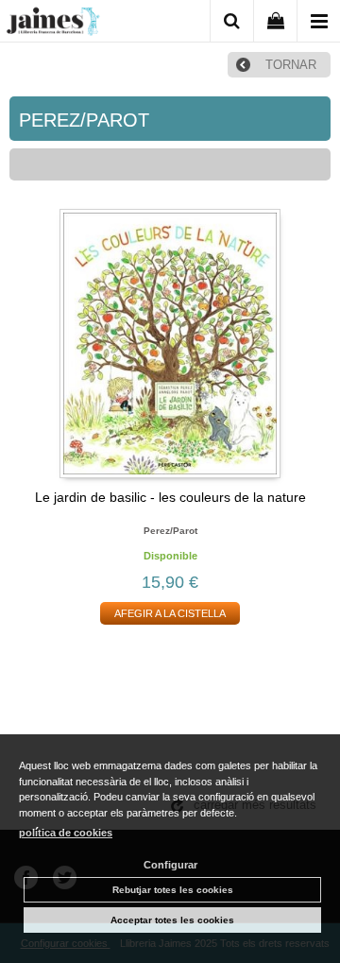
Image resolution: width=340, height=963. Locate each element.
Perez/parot (170, 530)
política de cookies (65, 832)
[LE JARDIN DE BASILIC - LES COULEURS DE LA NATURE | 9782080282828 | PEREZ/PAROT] (170, 343)
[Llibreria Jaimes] (53, 24)
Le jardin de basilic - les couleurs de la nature (170, 497)
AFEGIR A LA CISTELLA (170, 613)
